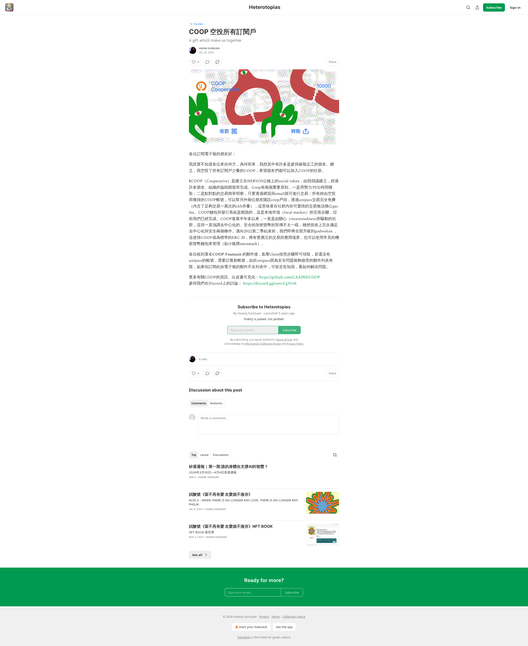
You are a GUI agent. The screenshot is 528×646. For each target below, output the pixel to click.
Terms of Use (284, 339)
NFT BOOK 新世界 (201, 532)
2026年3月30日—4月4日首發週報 (213, 472)
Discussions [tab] (220, 455)
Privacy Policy (295, 343)
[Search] (468, 7)
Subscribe (494, 7)
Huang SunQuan (209, 48)
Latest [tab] (204, 455)
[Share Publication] (477, 7)
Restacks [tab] (216, 403)
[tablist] (207, 403)
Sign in (515, 7)
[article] (264, 474)
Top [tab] (193, 455)
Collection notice (293, 617)
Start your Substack (253, 627)
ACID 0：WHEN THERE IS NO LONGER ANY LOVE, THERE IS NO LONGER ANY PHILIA (243, 502)
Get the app (284, 627)
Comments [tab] (198, 403)
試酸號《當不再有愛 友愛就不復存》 (220, 494)
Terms (275, 617)
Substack (243, 637)
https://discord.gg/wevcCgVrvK (270, 283)
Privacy (264, 617)
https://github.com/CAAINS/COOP (289, 277)
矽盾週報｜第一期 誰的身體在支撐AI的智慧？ (228, 466)
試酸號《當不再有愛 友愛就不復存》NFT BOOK (231, 526)
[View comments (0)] (207, 62)
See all (197, 555)
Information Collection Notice (263, 343)
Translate (198, 23)
